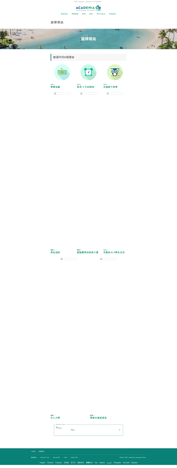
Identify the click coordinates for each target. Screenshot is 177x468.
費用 (84, 14)
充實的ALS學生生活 (114, 252)
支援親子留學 (110, 87)
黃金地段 (55, 252)
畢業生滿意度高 (98, 418)
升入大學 (55, 418)
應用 (91, 14)
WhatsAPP (56, 457)
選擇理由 (64, 14)
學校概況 (112, 14)
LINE (65, 457)
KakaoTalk (74, 457)
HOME (33, 451)
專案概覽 (75, 14)
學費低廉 (55, 87)
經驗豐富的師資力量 (88, 252)
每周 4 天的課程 (85, 87)
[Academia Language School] (88, 8)
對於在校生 (101, 14)
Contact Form (44, 457)
